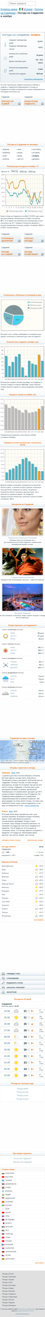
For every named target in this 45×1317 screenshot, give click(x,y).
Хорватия (9, 1248)
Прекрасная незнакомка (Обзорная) (22, 538)
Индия (8, 1195)
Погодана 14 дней (6, 253)
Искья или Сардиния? (22, 1158)
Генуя (4, 880)
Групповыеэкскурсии (7, 239)
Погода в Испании (8, 1291)
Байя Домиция (8, 866)
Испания (9, 1202)
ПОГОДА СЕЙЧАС (9, 847)
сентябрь (36, 149)
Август (13, 636)
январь (6, 149)
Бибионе (5, 873)
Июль (12, 633)
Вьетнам (9, 1177)
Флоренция (6, 916)
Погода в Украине (8, 1302)
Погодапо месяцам (31, 253)
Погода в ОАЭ (7, 1282)
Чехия (8, 1255)
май (19, 149)
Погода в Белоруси (9, 1305)
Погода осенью (22, 1099)
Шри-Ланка (10, 1259)
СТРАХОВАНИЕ (13, 978)
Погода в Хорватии (9, 1294)
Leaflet (2, 760)
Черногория (10, 1252)
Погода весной (22, 1092)
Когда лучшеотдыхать (31, 102)
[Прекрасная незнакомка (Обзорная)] (23, 535)
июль (20, 156)
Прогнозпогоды (28, 239)
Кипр (7, 1209)
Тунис (7, 1237)
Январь (13, 662)
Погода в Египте (8, 1274)
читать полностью (32, 806)
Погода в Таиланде (9, 1277)
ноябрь (35, 156)
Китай (7, 1212)
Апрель (13, 676)
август (21, 159)
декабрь (35, 159)
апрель (6, 159)
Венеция (5, 877)
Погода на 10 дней (22, 999)
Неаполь (5, 887)
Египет (8, 1187)
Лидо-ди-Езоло (8, 884)
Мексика (9, 1227)
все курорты (39, 920)
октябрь (36, 153)
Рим (3, 894)
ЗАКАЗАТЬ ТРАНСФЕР (16, 987)
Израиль (8, 1191)
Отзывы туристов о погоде (22, 768)
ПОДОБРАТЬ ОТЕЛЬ (15, 983)
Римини (5, 898)
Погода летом (22, 1095)
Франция (9, 1244)
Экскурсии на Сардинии (22, 504)
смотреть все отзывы (35, 840)
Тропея (5, 912)
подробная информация (33, 79)
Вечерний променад (22, 613)
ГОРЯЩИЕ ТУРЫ (13, 974)
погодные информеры (26, 1309)
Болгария (9, 1173)
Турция (8, 1241)
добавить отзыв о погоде (11, 840)
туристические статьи (26, 1311)
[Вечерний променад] (23, 611)
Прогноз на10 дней (7, 102)
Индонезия (10, 1198)
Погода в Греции (8, 1288)
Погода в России (8, 1300)
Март (12, 679)
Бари (4, 869)
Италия (28, 9)
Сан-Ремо (6, 902)
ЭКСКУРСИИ (11, 992)
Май (12, 682)
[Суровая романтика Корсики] (23, 575)
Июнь (12, 639)
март (5, 156)
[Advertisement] (22, 30)
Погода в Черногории (9, 1297)
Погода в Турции (8, 1279)
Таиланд (9, 1234)
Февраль (14, 665)
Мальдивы (10, 1220)
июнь (20, 153)
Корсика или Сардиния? (22, 1162)
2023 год (32, 171)
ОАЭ (7, 1230)
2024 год (23, 171)
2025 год (14, 171)
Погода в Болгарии (9, 1285)
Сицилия (5, 905)
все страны (39, 1263)
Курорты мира (9, 9)
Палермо (5, 891)
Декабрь (14, 668)
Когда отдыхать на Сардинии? (22, 625)
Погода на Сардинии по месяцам (22, 144)
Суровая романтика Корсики (22, 577)
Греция (8, 1180)
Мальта (8, 1223)
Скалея (5, 909)
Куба (7, 1216)
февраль (6, 153)
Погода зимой (22, 1089)
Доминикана (10, 1184)
